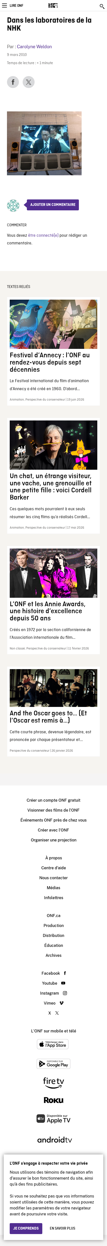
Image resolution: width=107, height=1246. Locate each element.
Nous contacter (53, 878)
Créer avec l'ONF (53, 830)
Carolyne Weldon (34, 46)
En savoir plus (62, 1229)
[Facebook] (13, 82)
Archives (53, 955)
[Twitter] (29, 82)
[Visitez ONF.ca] (61, 5)
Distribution (53, 935)
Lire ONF (16, 5)
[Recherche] (102, 6)
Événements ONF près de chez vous (53, 820)
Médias (53, 887)
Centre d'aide (53, 868)
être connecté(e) (43, 235)
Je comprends (26, 1229)
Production (54, 925)
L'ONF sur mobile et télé (53, 1031)
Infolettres (53, 897)
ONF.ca (53, 915)
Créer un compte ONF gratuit (53, 800)
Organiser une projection (53, 840)
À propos (53, 858)
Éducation (53, 945)
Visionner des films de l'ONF (53, 810)
